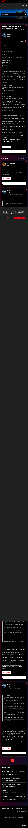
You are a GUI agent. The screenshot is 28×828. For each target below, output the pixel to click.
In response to (16, 194)
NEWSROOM (12, 808)
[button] (3, 147)
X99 (2, 21)
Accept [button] (19, 217)
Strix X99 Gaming (6, 141)
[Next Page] (19, 760)
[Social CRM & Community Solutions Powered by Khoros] (24, 825)
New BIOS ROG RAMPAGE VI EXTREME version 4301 (11, 778)
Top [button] (2, 825)
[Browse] (2, 5)
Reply (14, 151)
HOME (8, 808)
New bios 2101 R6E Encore (7, 790)
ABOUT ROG (3, 808)
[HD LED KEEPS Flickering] (24, 158)
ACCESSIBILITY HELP (20, 808)
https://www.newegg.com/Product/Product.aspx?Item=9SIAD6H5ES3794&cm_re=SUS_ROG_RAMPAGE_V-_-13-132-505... (13, 667)
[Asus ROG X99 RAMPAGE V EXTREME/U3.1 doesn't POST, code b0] (26, 158)
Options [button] (26, 21)
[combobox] (14, 14)
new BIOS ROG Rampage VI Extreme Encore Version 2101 (12, 784)
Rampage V (18, 139)
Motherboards (12, 139)
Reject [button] (8, 217)
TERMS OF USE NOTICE (10, 816)
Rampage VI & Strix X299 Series (8, 774)
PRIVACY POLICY (18, 816)
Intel (7, 139)
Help (23, 5)
